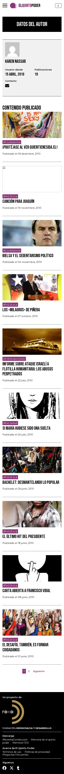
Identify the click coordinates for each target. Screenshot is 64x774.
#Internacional (14, 358)
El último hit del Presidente (23, 536)
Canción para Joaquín (18, 201)
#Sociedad (10, 423)
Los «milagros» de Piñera (21, 310)
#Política (10, 196)
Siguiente (39, 671)
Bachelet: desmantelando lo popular (30, 482)
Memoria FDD (20, 742)
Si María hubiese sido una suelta (26, 428)
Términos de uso (11, 751)
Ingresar (58, 5)
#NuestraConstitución (15, 739)
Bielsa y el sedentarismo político (27, 255)
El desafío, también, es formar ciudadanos (25, 647)
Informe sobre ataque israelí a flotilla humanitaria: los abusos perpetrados (27, 369)
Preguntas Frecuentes (15, 754)
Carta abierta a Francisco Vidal (26, 590)
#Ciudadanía (12, 142)
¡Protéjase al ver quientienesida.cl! (30, 147)
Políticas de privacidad (37, 751)
